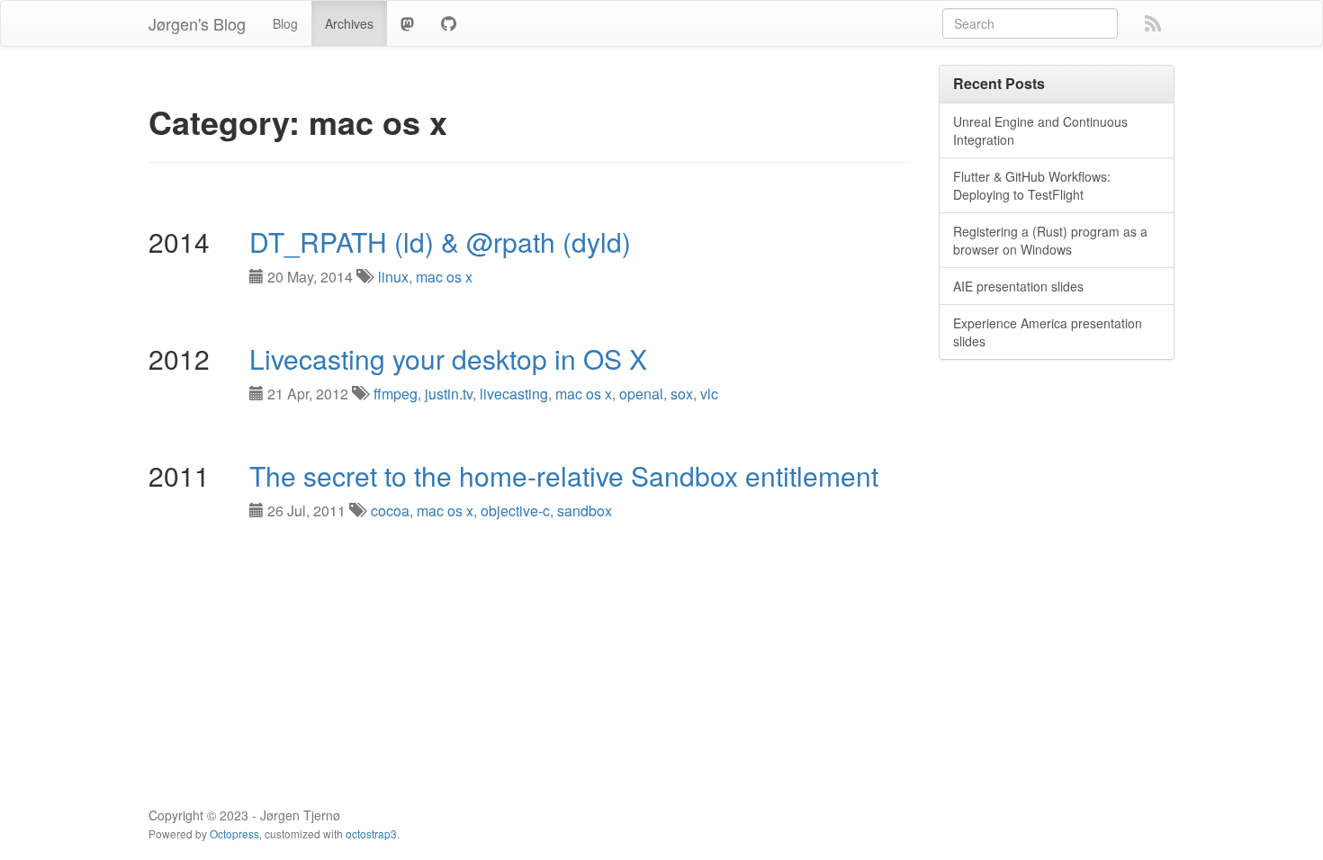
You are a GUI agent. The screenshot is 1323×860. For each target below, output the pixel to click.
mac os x (444, 276)
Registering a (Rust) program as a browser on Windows (1050, 240)
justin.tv (448, 393)
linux (393, 276)
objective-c (515, 510)
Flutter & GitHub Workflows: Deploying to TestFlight (1032, 185)
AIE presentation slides (1018, 286)
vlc (709, 393)
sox (681, 393)
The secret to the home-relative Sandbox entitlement (563, 475)
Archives (349, 23)
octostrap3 (371, 833)
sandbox (584, 510)
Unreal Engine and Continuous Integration (1040, 130)
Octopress (234, 833)
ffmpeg (396, 393)
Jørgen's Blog (197, 23)
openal (641, 393)
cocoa (390, 510)
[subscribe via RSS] (1152, 22)
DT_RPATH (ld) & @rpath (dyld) (440, 241)
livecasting (514, 393)
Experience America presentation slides (1047, 332)
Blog (285, 23)
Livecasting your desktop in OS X (448, 358)
